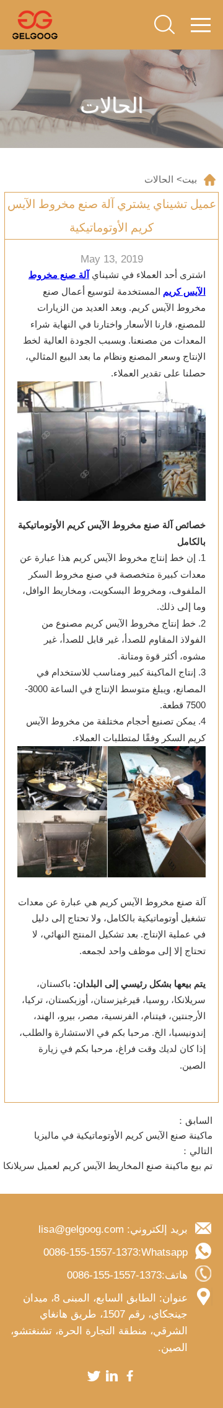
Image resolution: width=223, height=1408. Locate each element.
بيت (189, 180)
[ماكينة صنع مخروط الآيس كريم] (35, 24)
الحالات (158, 180)
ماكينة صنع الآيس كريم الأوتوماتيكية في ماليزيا (123, 1136)
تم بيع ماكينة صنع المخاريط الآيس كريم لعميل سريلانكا (107, 1166)
